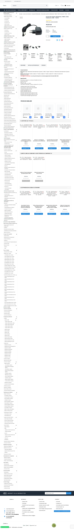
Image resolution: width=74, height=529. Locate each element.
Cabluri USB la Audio (9, 327)
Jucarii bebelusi (7, 164)
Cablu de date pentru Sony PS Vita (39, 173)
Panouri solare (7, 486)
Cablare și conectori (8, 483)
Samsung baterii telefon (9, 404)
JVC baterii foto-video (8, 255)
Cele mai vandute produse (43, 10)
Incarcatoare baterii (8, 14)
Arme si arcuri (7, 180)
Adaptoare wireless (8, 349)
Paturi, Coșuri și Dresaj (8, 460)
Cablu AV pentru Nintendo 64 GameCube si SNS (26, 173)
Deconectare (42, 510)
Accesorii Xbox (7, 313)
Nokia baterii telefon (8, 403)
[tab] (23, 65)
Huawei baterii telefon (8, 397)
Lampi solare (6, 235)
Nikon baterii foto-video (9, 264)
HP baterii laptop (8, 373)
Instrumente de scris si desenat (8, 196)
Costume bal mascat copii (9, 87)
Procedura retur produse (28, 512)
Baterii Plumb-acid (8, 25)
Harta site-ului (59, 508)
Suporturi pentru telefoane (9, 441)
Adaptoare (6, 343)
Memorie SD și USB (7, 360)
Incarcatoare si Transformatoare (10, 241)
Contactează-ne (60, 507)
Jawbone (6, 438)
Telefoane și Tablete (8, 392)
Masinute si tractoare (8, 134)
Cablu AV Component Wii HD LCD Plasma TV (65, 206)
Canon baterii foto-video (9, 256)
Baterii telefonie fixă (8, 410)
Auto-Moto (6, 462)
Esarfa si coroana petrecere (9, 118)
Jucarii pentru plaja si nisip (9, 162)
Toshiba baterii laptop (9, 380)
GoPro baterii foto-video (9, 261)
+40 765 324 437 (10, 509)
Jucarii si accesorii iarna (9, 179)
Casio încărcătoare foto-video (9, 280)
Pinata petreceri (7, 99)
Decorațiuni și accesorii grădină (9, 69)
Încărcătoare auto (8, 414)
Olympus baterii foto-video (9, 265)
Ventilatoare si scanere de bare (10, 230)
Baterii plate (6, 40)
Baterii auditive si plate (8, 37)
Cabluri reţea (7, 333)
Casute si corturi (7, 161)
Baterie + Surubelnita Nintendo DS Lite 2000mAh (39, 140)
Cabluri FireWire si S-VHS (9, 339)
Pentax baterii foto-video (9, 268)
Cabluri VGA (6, 332)
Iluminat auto (6, 464)
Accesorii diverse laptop (9, 384)
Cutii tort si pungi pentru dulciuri (10, 121)
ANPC (23, 513)
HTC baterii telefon (8, 395)
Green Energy (6, 481)
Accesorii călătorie (8, 80)
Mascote (5, 220)
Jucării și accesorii (7, 459)
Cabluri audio (7, 329)
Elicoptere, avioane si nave (9, 169)
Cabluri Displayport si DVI (9, 341)
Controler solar (7, 488)
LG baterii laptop (8, 377)
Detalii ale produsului (33, 65)
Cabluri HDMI (6, 330)
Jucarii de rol (7, 182)
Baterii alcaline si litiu (8, 28)
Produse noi (32, 10)
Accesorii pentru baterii (8, 46)
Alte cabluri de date (8, 418)
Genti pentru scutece (8, 211)
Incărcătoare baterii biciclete (9, 49)
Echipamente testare (8, 478)
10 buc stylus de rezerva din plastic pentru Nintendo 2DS (38, 206)
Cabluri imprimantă (8, 336)
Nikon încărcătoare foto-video (9, 290)
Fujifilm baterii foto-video (9, 259)
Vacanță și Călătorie (8, 77)
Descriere (23, 65)
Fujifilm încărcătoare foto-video (9, 282)
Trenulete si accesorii (8, 176)
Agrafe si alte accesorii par (9, 450)
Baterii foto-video (7, 253)
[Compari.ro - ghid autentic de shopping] (54, 525)
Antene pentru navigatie (8, 465)
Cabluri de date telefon (8, 417)
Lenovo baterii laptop (9, 376)
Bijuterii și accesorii (7, 447)
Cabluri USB (6, 319)
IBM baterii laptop (8, 374)
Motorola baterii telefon (9, 401)
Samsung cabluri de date (9, 423)
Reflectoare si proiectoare (9, 237)
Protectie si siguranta (8, 217)
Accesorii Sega (7, 311)
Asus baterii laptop (8, 369)
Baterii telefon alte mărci (9, 409)
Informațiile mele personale (45, 508)
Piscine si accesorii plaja (9, 71)
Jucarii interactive (7, 183)
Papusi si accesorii (8, 159)
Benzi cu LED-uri (7, 232)
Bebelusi (5, 203)
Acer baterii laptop (8, 365)
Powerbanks (6, 48)
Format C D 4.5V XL (8, 33)
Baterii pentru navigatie (8, 467)
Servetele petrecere (8, 109)
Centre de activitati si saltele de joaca (10, 205)
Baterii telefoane (7, 393)
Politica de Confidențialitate (28, 508)
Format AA (6, 19)
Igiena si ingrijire (7, 210)
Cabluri (5, 318)
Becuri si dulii (6, 245)
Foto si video (6, 250)
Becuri (5, 246)
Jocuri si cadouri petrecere (9, 126)
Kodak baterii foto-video (9, 262)
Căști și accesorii (7, 385)
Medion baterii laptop (9, 379)
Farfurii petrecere (7, 106)
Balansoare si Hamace (8, 73)
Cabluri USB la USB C (9, 326)
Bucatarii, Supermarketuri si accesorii (9, 168)
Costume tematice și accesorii (8, 85)
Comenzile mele (42, 503)
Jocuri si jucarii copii (8, 150)
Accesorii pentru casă (8, 58)
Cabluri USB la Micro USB (9, 323)
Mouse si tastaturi (7, 387)
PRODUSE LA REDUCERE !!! (22, 10)
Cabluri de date (8, 431)
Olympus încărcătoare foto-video (9, 293)
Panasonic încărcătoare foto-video (10, 295)
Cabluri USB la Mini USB (9, 324)
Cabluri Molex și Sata (8, 338)
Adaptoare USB (7, 355)
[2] (47, 20)
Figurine (6, 165)
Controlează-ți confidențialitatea (62, 511)
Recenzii (44, 65)
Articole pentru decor (8, 123)
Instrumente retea (7, 476)
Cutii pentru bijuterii (8, 449)
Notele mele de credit (44, 505)
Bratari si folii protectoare (10, 429)
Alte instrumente (7, 480)
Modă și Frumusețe (8, 444)
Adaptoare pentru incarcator (9, 45)
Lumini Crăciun (7, 62)
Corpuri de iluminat (8, 234)
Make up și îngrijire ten (8, 446)
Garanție (61, 10)
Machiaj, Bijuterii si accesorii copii (9, 140)
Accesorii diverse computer (9, 390)
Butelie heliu (6, 96)
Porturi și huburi (7, 358)
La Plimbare (6, 131)
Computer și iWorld (8, 316)
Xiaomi (5, 433)
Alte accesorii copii (8, 142)
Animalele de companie (9, 456)
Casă (5, 55)
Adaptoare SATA (7, 353)
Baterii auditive (7, 39)
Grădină (5, 67)
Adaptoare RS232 (7, 352)
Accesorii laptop (7, 361)
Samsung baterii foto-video (9, 270)
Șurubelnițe (6, 472)
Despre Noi (24, 501)
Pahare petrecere (7, 104)
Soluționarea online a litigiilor (28, 515)
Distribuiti (57, 40)
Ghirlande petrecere (8, 110)
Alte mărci (6, 439)
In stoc (47, 32)
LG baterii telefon (7, 400)
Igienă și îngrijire (7, 457)
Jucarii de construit (8, 173)
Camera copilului (7, 149)
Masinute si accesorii (8, 153)
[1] (46, 20)
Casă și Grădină (7, 53)
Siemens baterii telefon (9, 406)
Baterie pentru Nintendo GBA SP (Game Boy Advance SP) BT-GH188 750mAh (51, 206)
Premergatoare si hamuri (9, 207)
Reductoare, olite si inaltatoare (8, 215)
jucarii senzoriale (7, 188)
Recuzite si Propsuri (8, 117)
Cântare (5, 227)
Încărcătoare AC (7, 415)
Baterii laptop (7, 363)
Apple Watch (6, 426)
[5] (51, 20)
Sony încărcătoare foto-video (10, 302)
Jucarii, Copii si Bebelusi (9, 129)
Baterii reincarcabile (8, 16)
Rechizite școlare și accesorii (9, 192)
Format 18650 (6, 18)
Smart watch (6, 425)
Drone (5, 152)
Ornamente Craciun (8, 64)
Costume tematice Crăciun (9, 90)
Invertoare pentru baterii (8, 485)
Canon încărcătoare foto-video (9, 277)
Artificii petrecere (7, 98)
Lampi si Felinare (7, 238)
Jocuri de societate (8, 185)
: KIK (53, 30)
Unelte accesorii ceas (8, 473)
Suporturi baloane (7, 125)
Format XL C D (7, 22)
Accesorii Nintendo (7, 314)
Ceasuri (5, 452)
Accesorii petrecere (8, 92)
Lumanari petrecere (8, 101)
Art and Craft (6, 194)
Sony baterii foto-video (9, 271)
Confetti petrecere (7, 114)
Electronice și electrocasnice (10, 223)
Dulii (5, 248)
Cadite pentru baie (8, 213)
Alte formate (6, 24)
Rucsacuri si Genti (7, 454)
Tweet (60, 40)
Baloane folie (6, 95)
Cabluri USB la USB (8, 321)
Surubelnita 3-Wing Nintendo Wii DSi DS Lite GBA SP (26, 140)
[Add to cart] (30, 117)
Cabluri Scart (6, 335)
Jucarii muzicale (7, 174)
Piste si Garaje (7, 171)
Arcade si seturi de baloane (9, 93)
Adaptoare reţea (7, 350)
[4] (49, 20)
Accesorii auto (7, 468)
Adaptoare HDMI (7, 347)
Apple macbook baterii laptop (9, 367)
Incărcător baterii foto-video (9, 274)
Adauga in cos (26, 148)
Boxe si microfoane (7, 388)
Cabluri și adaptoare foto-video (10, 305)
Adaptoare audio (7, 344)
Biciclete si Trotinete (8, 132)
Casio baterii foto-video (9, 258)
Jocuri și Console (7, 308)
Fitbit (5, 428)
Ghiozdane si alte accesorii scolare (9, 199)
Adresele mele (42, 507)
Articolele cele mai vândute (62, 505)
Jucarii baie (6, 189)
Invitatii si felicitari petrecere (9, 115)
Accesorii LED (6, 243)
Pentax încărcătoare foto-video (9, 298)
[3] (48, 20)
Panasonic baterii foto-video (10, 267)
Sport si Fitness (7, 75)
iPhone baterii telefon (8, 398)
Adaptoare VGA (7, 356)
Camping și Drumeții (8, 79)
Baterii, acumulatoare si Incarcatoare (9, 13)
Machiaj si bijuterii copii (9, 145)
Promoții (58, 501)
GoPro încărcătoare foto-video (9, 285)
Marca (47, 30)
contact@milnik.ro (10, 511)
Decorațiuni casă (7, 57)
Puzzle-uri (6, 186)
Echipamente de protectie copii (9, 136)
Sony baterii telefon (8, 407)
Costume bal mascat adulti (9, 88)
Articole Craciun (7, 61)
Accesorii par (7, 143)
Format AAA (6, 21)
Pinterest (62, 40)
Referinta (48, 31)
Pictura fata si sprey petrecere (10, 120)
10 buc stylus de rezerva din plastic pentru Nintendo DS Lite (65, 140)
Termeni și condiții (26, 510)
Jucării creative (7, 155)
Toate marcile (54, 10)
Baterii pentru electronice (9, 43)
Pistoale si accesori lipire (9, 229)
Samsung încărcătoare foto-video (10, 300)
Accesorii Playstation (8, 310)
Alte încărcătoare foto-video (10, 303)
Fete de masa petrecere (8, 103)
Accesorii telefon (7, 442)
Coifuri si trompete (7, 112)
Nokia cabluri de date (8, 421)
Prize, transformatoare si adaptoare (9, 225)
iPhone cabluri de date (8, 420)
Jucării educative (7, 156)
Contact (67, 10)
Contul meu (41, 501)
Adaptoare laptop (8, 382)
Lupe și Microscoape (8, 475)
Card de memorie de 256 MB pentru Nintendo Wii (52, 140)
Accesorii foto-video (8, 251)
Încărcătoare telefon (8, 412)
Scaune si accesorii (8, 208)
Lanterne (5, 240)
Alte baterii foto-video (8, 273)
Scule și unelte (7, 470)
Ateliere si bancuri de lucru (9, 158)
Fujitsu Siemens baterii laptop (9, 371)
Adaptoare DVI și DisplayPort (9, 346)
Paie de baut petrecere (8, 107)
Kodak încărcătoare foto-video (9, 287)
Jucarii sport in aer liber (9, 177)
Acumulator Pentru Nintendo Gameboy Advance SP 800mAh (25, 206)
